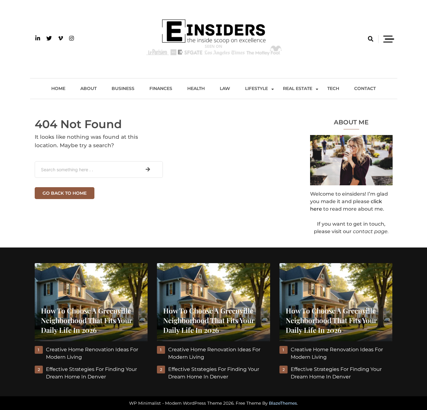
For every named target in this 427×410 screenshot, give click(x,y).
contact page (370, 231)
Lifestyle (256, 88)
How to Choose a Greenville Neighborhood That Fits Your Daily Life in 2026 (86, 320)
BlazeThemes (283, 403)
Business (123, 88)
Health (196, 88)
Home (58, 88)
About (88, 88)
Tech (333, 88)
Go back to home (65, 193)
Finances (160, 88)
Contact (365, 88)
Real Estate (297, 88)
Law (225, 88)
